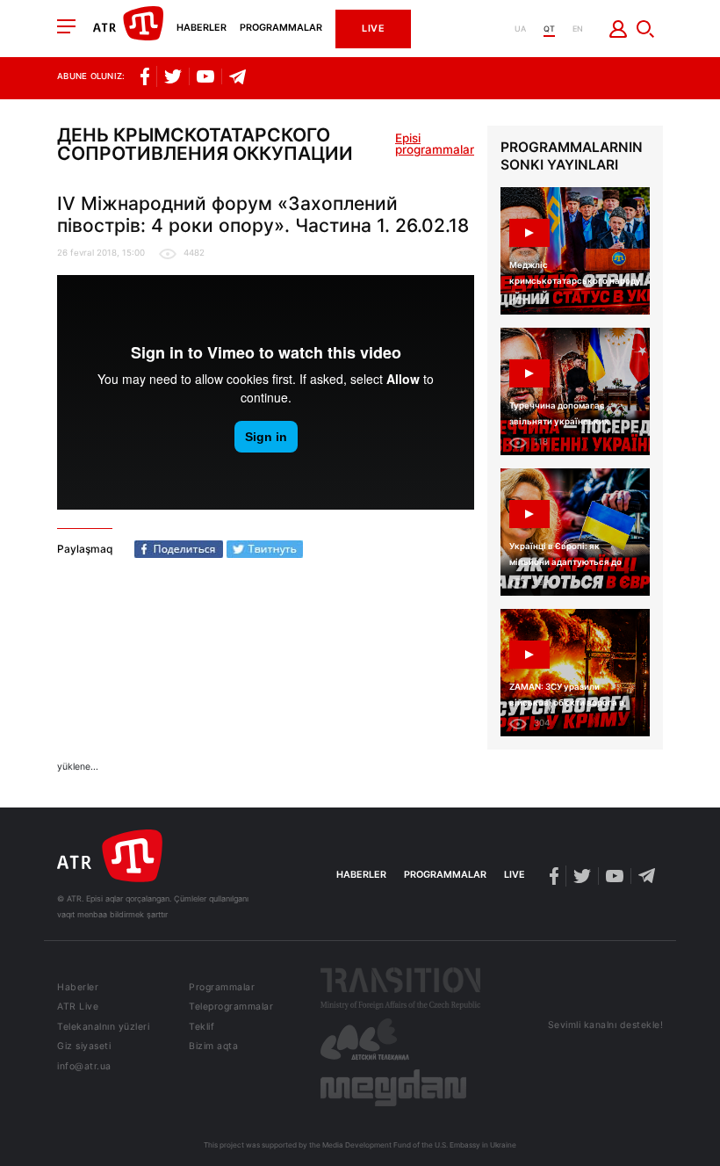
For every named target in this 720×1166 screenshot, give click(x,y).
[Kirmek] (618, 29)
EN (577, 29)
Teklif (201, 1027)
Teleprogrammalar (231, 1007)
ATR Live (77, 1007)
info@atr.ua (84, 1067)
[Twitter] (265, 549)
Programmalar (281, 28)
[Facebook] (178, 549)
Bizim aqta (213, 1047)
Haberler (201, 28)
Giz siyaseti (84, 1047)
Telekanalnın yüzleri (103, 1027)
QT (549, 29)
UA (520, 29)
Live (373, 28)
